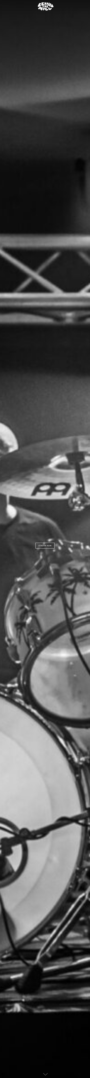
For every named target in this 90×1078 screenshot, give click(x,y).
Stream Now (45, 545)
